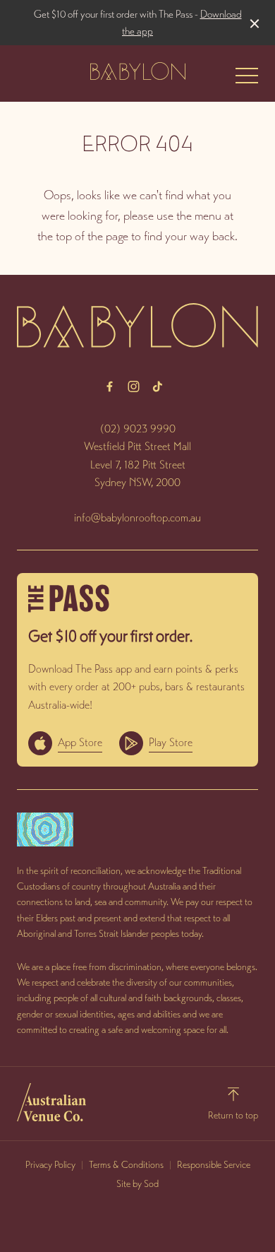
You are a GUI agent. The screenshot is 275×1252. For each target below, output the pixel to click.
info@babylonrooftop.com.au (137, 517)
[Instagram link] (133, 386)
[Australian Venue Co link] (51, 1102)
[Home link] (137, 71)
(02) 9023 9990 (138, 428)
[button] (247, 79)
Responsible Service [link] (213, 1165)
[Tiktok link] (157, 386)
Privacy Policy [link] (50, 1165)
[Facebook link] (109, 386)
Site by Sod (137, 1184)
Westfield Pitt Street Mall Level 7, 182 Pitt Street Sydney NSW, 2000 (137, 464)
